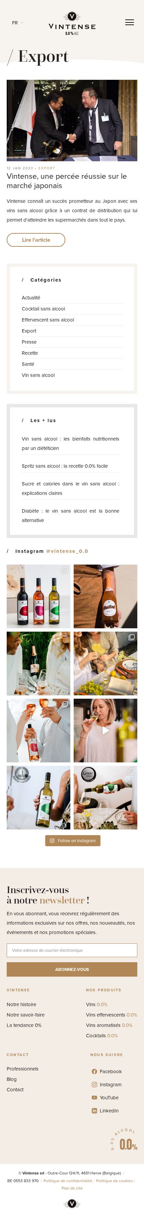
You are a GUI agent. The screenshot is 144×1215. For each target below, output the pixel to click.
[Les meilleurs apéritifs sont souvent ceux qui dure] (105, 663)
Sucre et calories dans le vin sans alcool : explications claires (70, 488)
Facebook (111, 1071)
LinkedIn (109, 1110)
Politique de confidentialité (68, 1181)
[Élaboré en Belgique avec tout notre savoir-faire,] (38, 730)
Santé (28, 364)
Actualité (31, 297)
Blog (12, 1079)
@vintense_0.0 (67, 551)
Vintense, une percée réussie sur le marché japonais (67, 180)
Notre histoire (21, 1004)
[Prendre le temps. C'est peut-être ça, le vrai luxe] (38, 663)
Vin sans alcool (38, 375)
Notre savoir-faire (26, 1015)
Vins (96, 1004)
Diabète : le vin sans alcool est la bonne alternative (70, 515)
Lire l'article (36, 240)
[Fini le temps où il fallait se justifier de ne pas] (105, 730)
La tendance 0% (24, 1025)
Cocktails (102, 1035)
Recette (30, 353)
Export (47, 168)
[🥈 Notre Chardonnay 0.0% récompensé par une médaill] (105, 797)
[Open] (130, 22)
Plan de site (72, 1188)
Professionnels (23, 1069)
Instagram (111, 1084)
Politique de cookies (114, 1181)
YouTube (109, 1097)
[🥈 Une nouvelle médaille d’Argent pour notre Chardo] (38, 797)
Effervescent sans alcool (48, 320)
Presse (29, 342)
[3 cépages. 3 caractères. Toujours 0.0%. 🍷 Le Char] (38, 596)
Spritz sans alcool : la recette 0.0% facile (65, 466)
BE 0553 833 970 (23, 1181)
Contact (15, 1089)
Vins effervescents (111, 1015)
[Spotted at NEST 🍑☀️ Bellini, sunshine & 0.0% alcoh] (105, 596)
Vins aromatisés (109, 1025)
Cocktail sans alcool (43, 308)
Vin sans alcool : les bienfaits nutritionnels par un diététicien (70, 443)
